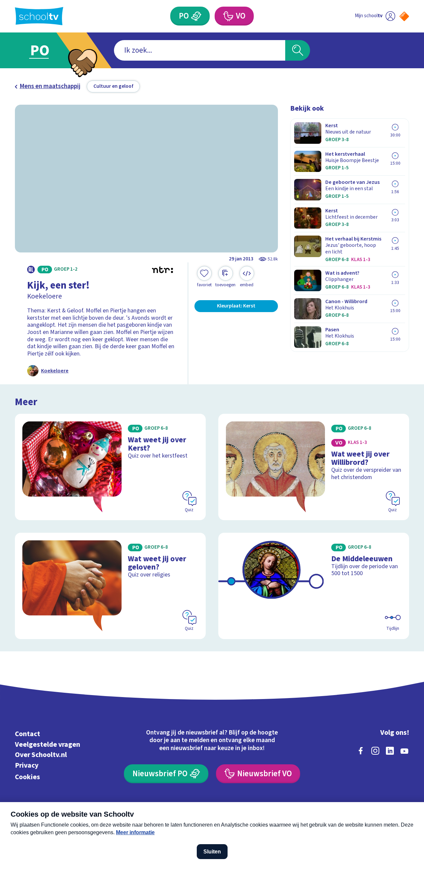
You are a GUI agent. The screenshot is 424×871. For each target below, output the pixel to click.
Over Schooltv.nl (41, 755)
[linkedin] (390, 750)
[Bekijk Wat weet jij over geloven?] (110, 586)
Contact (27, 734)
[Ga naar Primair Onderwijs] (47, 50)
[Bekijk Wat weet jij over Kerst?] (110, 467)
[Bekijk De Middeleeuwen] (313, 586)
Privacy (26, 765)
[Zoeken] (297, 50)
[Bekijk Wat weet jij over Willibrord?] (313, 467)
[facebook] (360, 750)
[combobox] (199, 50)
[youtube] (404, 750)
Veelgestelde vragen (47, 744)
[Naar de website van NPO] (404, 16)
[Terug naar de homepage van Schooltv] (39, 16)
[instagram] (375, 750)
